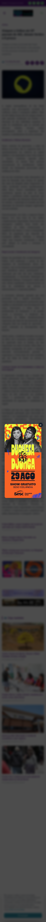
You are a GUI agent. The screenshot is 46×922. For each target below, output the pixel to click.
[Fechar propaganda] (40, 425)
